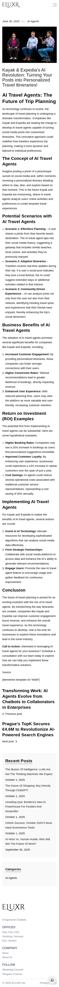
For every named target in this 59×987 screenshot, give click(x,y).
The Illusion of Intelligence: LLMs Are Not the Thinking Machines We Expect (28, 772)
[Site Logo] (13, 907)
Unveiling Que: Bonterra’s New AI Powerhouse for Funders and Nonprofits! (25, 807)
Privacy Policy (48, 982)
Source (6, 672)
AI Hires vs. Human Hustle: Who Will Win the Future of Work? (27, 841)
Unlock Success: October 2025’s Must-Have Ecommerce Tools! (29, 825)
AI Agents (11, 877)
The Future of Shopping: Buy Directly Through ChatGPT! (28, 788)
